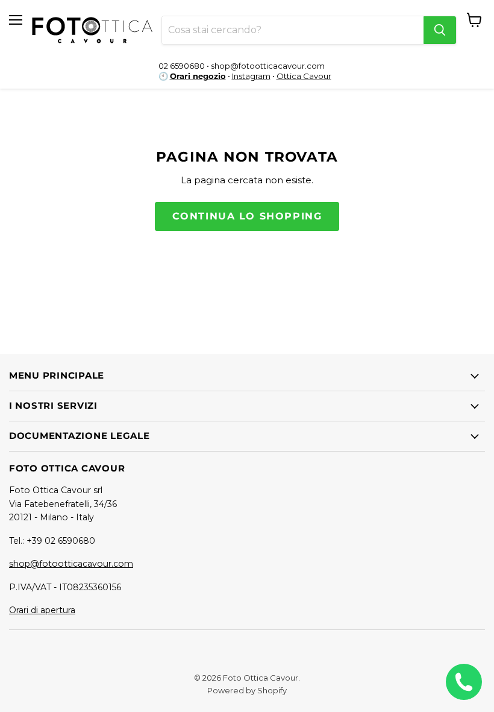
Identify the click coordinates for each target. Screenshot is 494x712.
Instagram (251, 76)
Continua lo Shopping (247, 216)
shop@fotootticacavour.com (71, 563)
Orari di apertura (42, 610)
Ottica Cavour (304, 76)
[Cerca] (440, 30)
